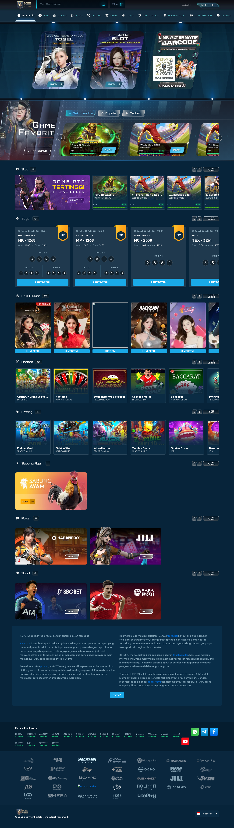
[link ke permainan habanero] (51, 545)
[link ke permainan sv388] (51, 490)
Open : (24, 245)
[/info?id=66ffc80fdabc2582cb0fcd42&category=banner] (175, 60)
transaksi (172, 635)
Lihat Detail (42, 282)
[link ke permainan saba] (125, 599)
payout (44, 666)
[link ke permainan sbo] (51, 599)
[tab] (80, 113)
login (186, 4)
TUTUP (117, 694)
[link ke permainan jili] (125, 545)
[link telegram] (204, 731)
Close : (40, 245)
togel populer (180, 654)
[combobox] (72, 4)
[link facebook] (214, 731)
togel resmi (154, 681)
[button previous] (194, 169)
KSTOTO (25, 643)
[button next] (199, 169)
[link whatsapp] (194, 731)
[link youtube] (185, 741)
